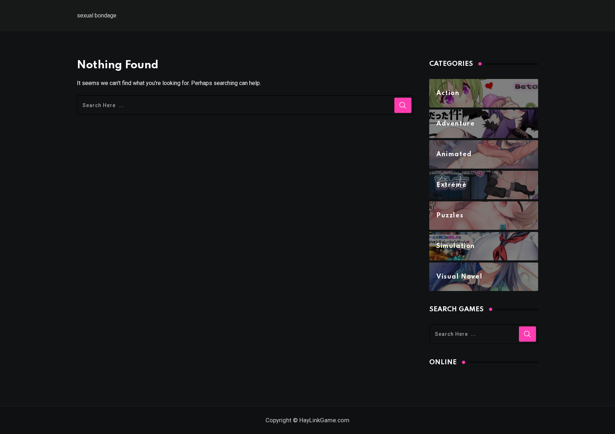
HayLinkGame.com (324, 420)
